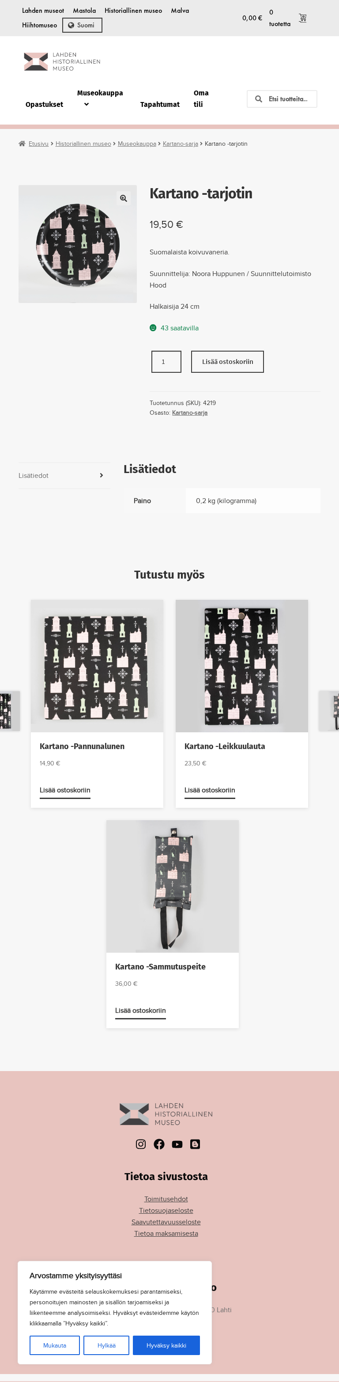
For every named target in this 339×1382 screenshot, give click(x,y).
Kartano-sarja (180, 143)
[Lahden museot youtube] (177, 1144)
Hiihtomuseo (39, 25)
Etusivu (39, 143)
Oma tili (201, 99)
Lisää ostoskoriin (227, 361)
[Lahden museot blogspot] (195, 1144)
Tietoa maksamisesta (166, 1233)
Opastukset (44, 104)
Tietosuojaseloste (166, 1210)
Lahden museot (43, 10)
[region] (115, 1312)
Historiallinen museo (133, 10)
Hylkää (107, 1345)
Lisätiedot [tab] (34, 475)
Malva (180, 10)
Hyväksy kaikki (166, 1345)
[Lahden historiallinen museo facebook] (159, 1144)
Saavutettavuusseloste (166, 1222)
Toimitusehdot (166, 1199)
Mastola (84, 10)
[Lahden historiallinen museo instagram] (141, 1144)
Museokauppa (100, 93)
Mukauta (54, 1345)
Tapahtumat (160, 104)
